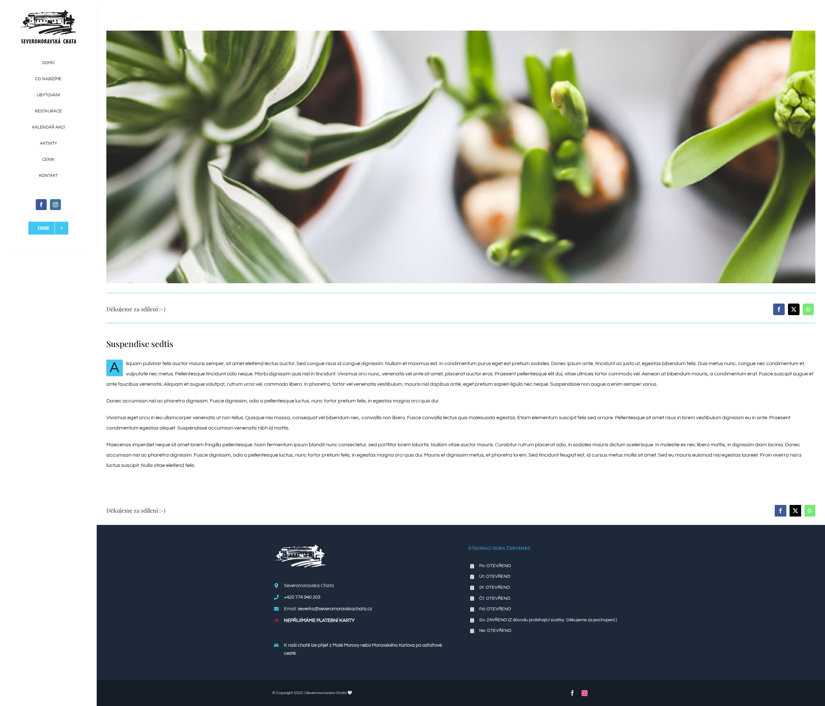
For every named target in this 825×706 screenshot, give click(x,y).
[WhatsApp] (808, 309)
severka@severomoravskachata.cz (335, 608)
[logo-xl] (48, 12)
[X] (793, 309)
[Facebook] (779, 309)
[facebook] (41, 204)
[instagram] (55, 204)
